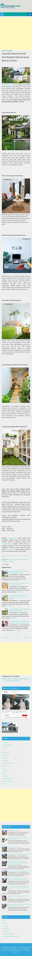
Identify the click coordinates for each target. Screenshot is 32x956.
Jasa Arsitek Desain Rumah (8, 933)
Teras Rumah (5, 755)
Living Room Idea (20, 679)
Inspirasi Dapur (5, 760)
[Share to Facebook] (8, 564)
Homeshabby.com (7, 84)
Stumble (6, 561)
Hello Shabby (26, 948)
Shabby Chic (16, 952)
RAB (3, 783)
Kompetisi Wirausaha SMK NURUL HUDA (11, 936)
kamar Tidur (5, 765)
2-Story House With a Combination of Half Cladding (19, 854)
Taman (3, 768)
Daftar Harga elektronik (7, 778)
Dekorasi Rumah (12, 555)
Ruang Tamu (5, 758)
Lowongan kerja (5, 928)
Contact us (4, 923)
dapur (3, 750)
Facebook (12, 559)
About (3, 920)
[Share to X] (6, 564)
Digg (12, 561)
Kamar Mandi (5, 770)
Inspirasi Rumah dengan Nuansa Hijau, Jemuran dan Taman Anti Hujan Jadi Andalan (18, 597)
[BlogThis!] (5, 564)
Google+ (26, 559)
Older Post (27, 637)
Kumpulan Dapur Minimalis (8, 763)
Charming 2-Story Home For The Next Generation (18, 871)
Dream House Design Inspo (14, 830)
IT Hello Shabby (10, 950)
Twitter (20, 559)
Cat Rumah (5, 555)
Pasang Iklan (5, 931)
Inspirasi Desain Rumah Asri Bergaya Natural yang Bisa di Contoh (15, 57)
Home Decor (7, 679)
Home (16, 637)
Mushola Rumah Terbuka (7, 781)
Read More (23, 579)
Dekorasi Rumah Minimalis (24, 950)
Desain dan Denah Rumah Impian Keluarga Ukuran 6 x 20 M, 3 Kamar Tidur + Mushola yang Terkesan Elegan (19, 888)
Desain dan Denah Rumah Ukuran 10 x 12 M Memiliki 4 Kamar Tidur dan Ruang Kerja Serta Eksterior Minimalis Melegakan (17, 863)
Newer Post (5, 637)
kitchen (18, 681)
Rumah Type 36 (5, 776)
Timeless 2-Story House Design (14, 847)
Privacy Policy (5, 926)
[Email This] (3, 564)
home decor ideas (10, 681)
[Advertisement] (16, 34)
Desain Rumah (20, 555)
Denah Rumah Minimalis (7, 745)
